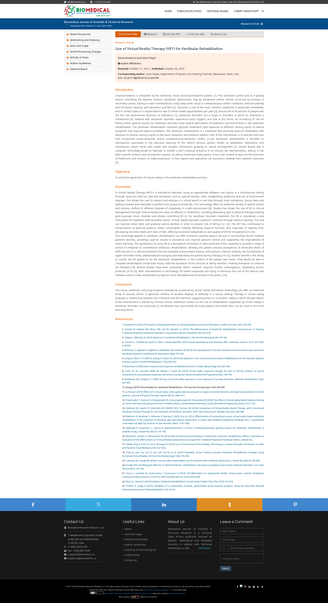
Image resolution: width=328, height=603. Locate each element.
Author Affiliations (130, 63)
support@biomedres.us (81, 554)
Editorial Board (217, 11)
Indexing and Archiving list (140, 549)
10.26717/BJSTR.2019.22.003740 (141, 78)
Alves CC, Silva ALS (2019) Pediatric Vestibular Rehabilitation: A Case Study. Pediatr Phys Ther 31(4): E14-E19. (179, 481)
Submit (225, 568)
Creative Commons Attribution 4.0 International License (129, 593)
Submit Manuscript (246, 11)
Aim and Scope (133, 534)
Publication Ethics (189, 11)
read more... (205, 548)
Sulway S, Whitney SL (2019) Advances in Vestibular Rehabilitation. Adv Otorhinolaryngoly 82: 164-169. (175, 337)
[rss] (258, 586)
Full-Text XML (196, 34)
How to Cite (220, 34)
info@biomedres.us (76, 2)
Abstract (151, 34)
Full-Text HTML (129, 34)
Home (168, 11)
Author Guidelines (135, 544)
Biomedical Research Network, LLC (158, 590)
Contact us (130, 560)
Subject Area (131, 554)
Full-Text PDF (172, 34)
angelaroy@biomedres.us (81, 558)
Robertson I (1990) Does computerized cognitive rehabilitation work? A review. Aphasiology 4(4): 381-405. (177, 366)
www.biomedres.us (177, 593)
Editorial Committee (136, 539)
